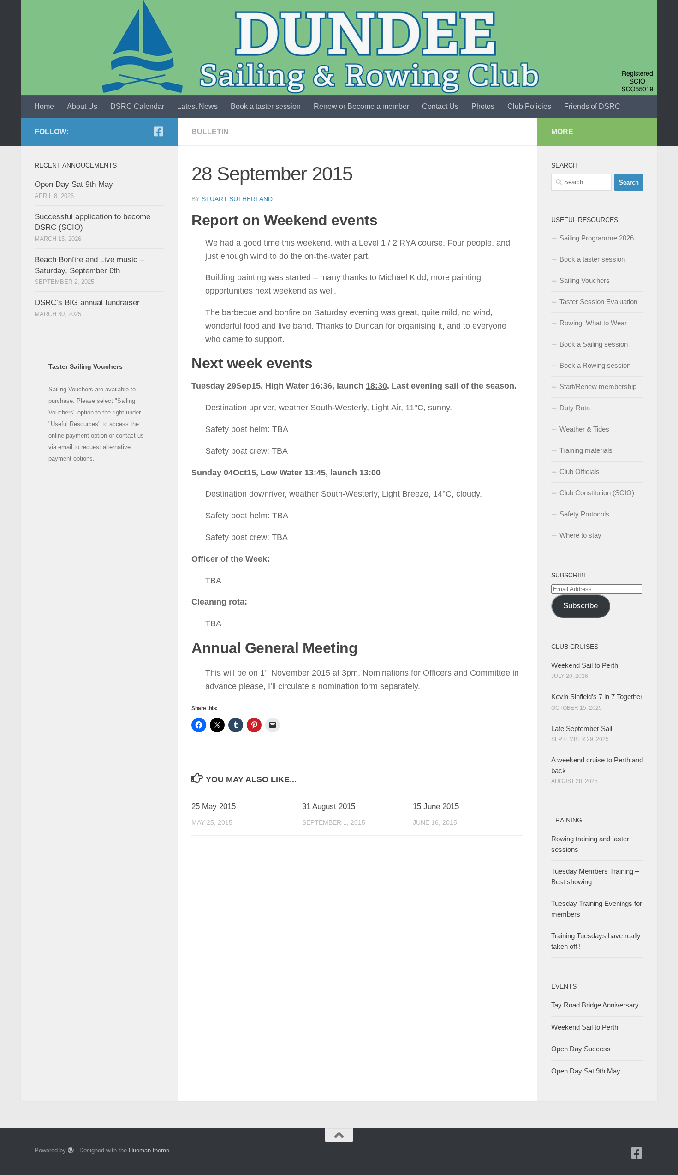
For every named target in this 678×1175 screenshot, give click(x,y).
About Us (82, 106)
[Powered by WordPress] (71, 1150)
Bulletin (210, 132)
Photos (482, 106)
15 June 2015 (436, 806)
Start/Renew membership (597, 386)
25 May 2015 (213, 806)
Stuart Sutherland (237, 199)
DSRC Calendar (137, 106)
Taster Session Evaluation (598, 302)
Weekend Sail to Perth (584, 665)
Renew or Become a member (361, 106)
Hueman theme (149, 1150)
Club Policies (529, 106)
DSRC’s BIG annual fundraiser (87, 302)
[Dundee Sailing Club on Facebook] (158, 131)
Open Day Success (581, 1049)
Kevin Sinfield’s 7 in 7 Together (596, 697)
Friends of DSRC (592, 106)
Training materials (586, 450)
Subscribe (580, 605)
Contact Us (440, 106)
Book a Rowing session (594, 365)
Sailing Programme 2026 (596, 238)
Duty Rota (574, 408)
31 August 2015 (328, 806)
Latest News (197, 106)
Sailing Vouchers (584, 280)
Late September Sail (581, 728)
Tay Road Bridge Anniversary (595, 1005)
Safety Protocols (584, 514)
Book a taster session (266, 106)
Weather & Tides (584, 429)
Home (44, 106)
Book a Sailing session (593, 344)
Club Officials (579, 471)
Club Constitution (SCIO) (596, 493)
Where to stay (580, 535)
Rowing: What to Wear (593, 323)
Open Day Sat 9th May (74, 184)
